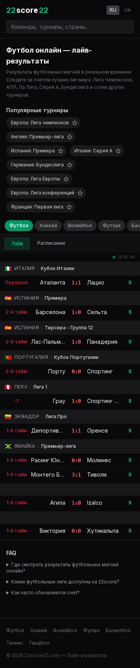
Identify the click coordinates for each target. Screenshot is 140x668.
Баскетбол (118, 630)
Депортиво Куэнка (56, 430)
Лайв (17, 243)
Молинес (99, 460)
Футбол (18, 225)
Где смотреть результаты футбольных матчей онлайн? (62, 568)
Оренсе (97, 430)
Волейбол (80, 225)
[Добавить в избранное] (74, 122)
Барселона (50, 312)
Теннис (14, 643)
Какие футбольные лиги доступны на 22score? (65, 582)
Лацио (95, 282)
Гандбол (39, 643)
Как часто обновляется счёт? (45, 593)
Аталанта (52, 282)
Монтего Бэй (48, 474)
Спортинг (100, 371)
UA (127, 10)
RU (113, 10)
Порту (56, 371)
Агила (57, 502)
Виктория (52, 530)
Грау (59, 401)
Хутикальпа (103, 530)
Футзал (112, 225)
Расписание (51, 243)
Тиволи (97, 474)
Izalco (94, 502)
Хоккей (48, 225)
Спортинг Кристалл (113, 401)
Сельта (97, 312)
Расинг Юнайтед (53, 460)
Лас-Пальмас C (51, 341)
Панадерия (102, 341)
